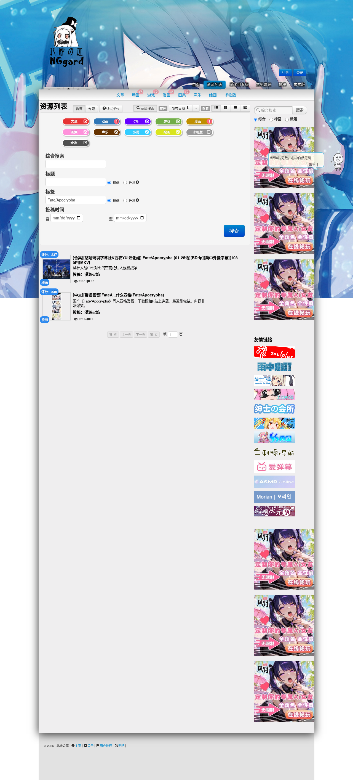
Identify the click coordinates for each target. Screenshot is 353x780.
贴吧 (121, 745)
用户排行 (106, 745)
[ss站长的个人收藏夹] (274, 422)
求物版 (299, 85)
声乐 (197, 94)
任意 (132, 182)
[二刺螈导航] (274, 451)
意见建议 (263, 85)
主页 (196, 85)
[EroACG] (274, 393)
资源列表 (214, 85)
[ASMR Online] (274, 481)
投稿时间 (55, 209)
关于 (90, 745)
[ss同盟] (274, 436)
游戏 (152, 93)
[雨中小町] (274, 366)
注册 (285, 72)
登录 (299, 72)
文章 (120, 94)
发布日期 (179, 108)
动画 (137, 93)
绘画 (213, 94)
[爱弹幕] (274, 466)
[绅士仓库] (274, 380)
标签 (50, 191)
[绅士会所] (274, 408)
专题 (91, 108)
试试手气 (112, 108)
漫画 (168, 93)
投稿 (282, 85)
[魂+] (274, 351)
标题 (50, 173)
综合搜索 (55, 155)
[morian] (274, 496)
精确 (116, 182)
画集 (183, 93)
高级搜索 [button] (147, 108)
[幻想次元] (274, 510)
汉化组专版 (239, 85)
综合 (261, 118)
